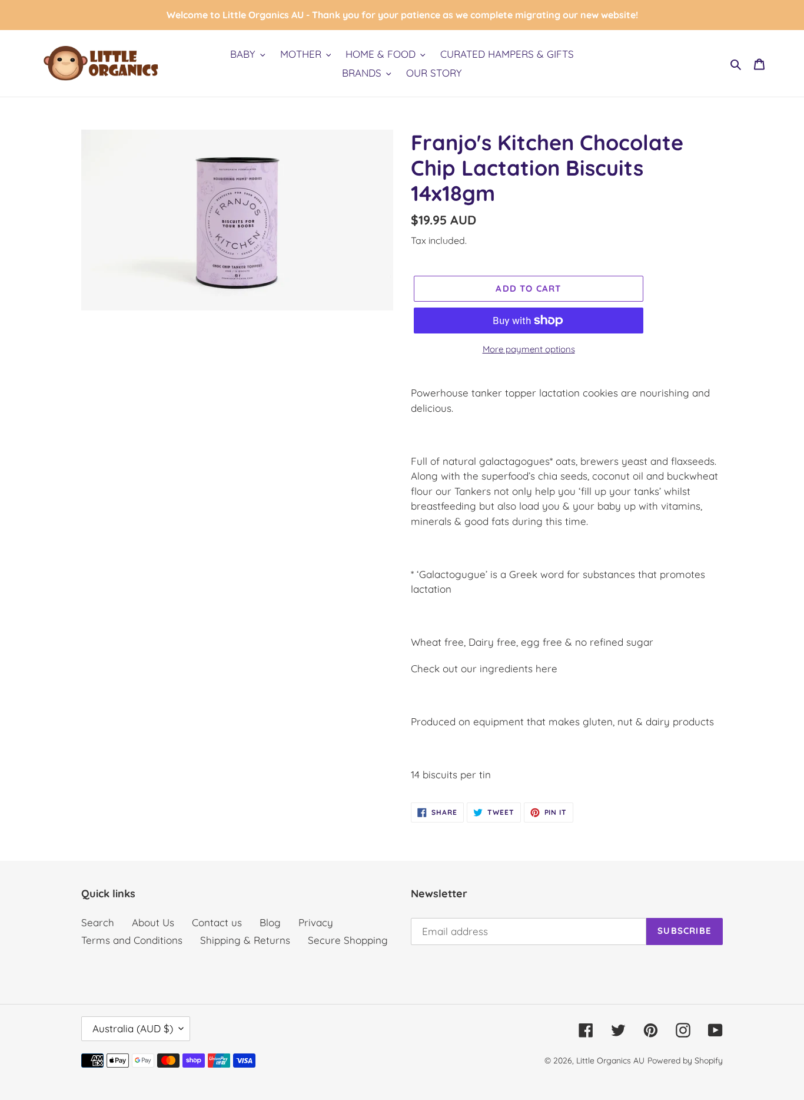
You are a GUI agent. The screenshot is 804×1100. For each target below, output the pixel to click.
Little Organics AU (610, 1060)
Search (97, 922)
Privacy (315, 922)
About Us (153, 922)
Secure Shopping (348, 940)
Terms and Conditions (131, 940)
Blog (270, 922)
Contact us (217, 922)
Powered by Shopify (685, 1060)
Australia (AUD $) (132, 1028)
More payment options (529, 349)
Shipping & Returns (245, 940)
